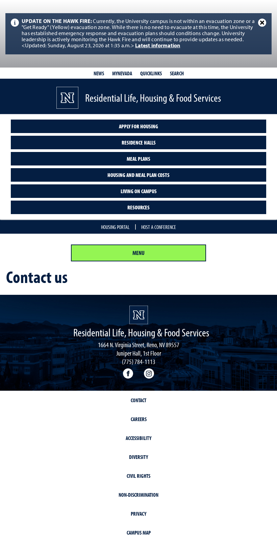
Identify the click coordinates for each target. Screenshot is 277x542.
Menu (138, 253)
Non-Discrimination (138, 494)
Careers (139, 419)
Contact (138, 400)
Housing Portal (115, 227)
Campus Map (139, 532)
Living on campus (139, 191)
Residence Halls (139, 142)
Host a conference (158, 227)
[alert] (138, 34)
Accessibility (138, 438)
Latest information (157, 46)
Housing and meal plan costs (138, 175)
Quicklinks (151, 73)
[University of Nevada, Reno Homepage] (138, 315)
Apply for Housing (138, 126)
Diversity (138, 457)
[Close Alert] (262, 23)
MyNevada (122, 73)
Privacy (138, 513)
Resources (138, 207)
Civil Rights (138, 475)
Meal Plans (138, 158)
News (99, 73)
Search (177, 73)
